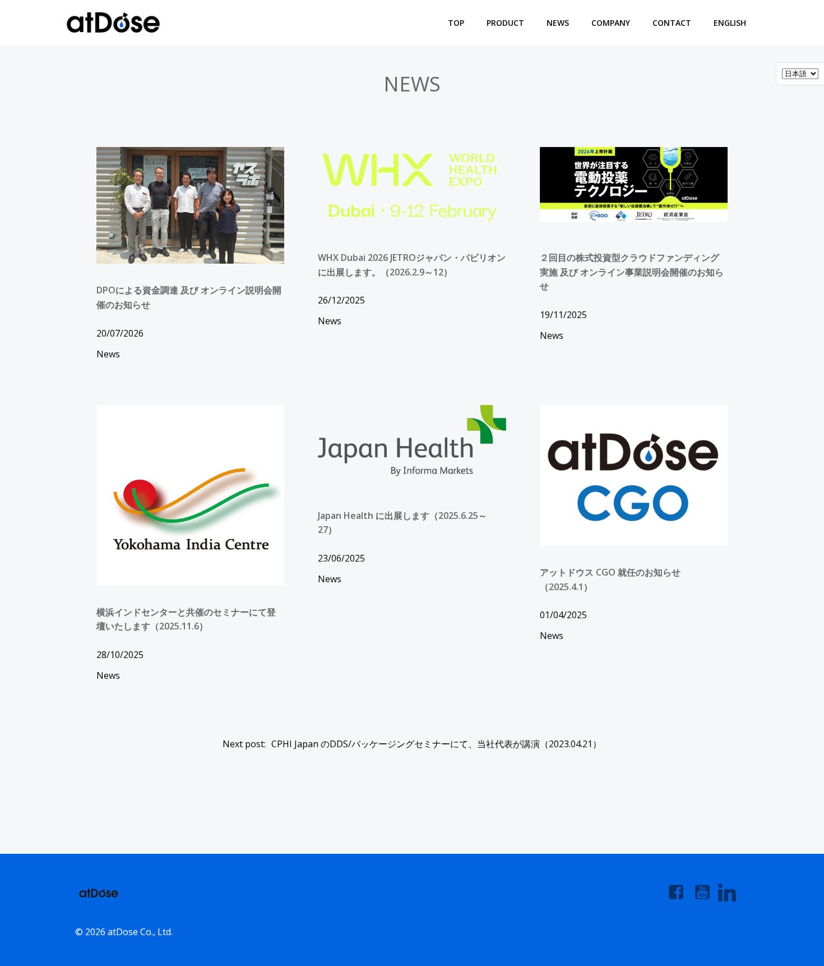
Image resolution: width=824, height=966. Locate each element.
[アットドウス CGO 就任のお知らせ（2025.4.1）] (634, 474)
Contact (671, 22)
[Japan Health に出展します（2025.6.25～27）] (412, 440)
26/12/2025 (341, 300)
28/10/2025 (119, 654)
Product (505, 22)
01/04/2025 (563, 615)
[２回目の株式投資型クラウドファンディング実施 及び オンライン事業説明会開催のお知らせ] (634, 183)
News (558, 22)
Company (610, 22)
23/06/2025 (341, 558)
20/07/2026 (119, 333)
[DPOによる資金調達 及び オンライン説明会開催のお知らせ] (190, 205)
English (730, 22)
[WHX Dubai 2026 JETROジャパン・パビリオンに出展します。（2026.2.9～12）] (412, 186)
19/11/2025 (563, 315)
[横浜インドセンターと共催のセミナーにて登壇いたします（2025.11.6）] (190, 494)
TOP (456, 22)
